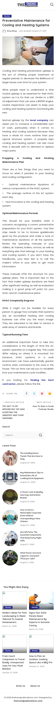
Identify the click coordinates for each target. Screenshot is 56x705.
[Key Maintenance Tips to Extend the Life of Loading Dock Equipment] (10, 477)
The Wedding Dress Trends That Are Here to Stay (31, 456)
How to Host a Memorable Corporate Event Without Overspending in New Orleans (30, 515)
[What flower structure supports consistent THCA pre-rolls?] (10, 558)
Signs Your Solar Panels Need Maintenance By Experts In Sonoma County (39, 619)
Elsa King (12, 31)
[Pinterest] (42, 393)
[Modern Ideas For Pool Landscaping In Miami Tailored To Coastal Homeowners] (14, 600)
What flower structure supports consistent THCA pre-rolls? (30, 556)
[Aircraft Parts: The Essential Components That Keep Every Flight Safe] (10, 538)
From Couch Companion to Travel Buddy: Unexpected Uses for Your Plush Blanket (13, 662)
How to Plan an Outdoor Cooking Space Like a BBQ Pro (40, 659)
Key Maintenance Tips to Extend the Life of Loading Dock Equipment (32, 475)
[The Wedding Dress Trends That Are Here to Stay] (10, 458)
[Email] (50, 393)
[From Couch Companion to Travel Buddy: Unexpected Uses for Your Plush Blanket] (14, 644)
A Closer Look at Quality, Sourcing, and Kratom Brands (31, 495)
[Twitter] (34, 393)
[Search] (52, 4)
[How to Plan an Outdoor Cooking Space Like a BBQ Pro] (41, 644)
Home (7, 16)
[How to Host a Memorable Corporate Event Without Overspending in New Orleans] (10, 517)
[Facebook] (26, 393)
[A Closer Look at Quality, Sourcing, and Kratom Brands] (10, 497)
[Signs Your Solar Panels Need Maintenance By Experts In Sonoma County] (41, 600)
